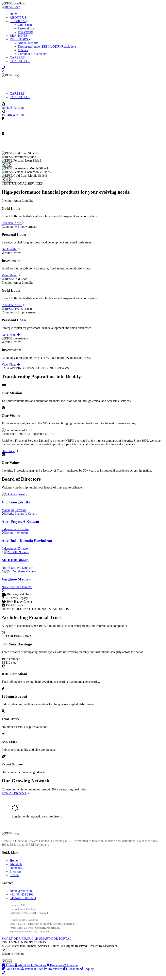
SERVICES (18, 21)
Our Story (8, 451)
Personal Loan (27, 28)
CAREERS (17, 57)
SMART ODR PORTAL (55, 938)
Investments (25, 32)
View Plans (9, 275)
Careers (14, 875)
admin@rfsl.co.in (13, 107)
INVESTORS (19, 39)
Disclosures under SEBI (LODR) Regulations (47, 46)
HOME (14, 14)
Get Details (9, 249)
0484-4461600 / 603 (23, 898)
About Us (16, 864)
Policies (23, 50)
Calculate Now (12, 223)
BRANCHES (19, 35)
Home (14, 860)
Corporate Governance (32, 53)
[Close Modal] (4, 950)
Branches (16, 868)
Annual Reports (28, 43)
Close (6, 961)
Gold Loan (25, 24)
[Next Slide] (9, 164)
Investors (15, 871)
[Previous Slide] (4, 164)
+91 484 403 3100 (13, 115)
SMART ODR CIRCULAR (20, 938)
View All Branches (14, 793)
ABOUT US (18, 17)
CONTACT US (20, 61)
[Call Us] (3, 68)
